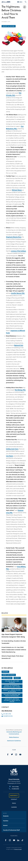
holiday (5, 671)
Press (14, 803)
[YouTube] (20, 754)
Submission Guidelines (14, 741)
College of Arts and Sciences (12, 681)
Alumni (5, 825)
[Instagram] (16, 754)
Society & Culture (9, 26)
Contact (14, 799)
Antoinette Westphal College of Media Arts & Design (12, 700)
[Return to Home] (6, 2)
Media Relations (14, 737)
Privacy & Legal (18, 849)
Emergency (14, 795)
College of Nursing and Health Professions (12, 695)
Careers (14, 807)
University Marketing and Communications (14, 733)
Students (6, 816)
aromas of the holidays (18, 251)
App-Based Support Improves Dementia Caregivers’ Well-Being (13, 635)
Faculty (17, 678)
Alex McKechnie (7, 711)
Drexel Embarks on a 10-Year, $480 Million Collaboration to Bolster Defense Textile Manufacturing (14, 650)
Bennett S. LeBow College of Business (12, 690)
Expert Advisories (9, 675)
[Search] (24, 2)
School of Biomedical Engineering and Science (12, 686)
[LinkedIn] (18, 840)
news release (7, 678)
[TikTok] (22, 840)
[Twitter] (12, 754)
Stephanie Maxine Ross (13, 237)
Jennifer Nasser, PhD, (18, 293)
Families (5, 821)
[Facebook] (8, 754)
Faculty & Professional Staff (11, 830)
